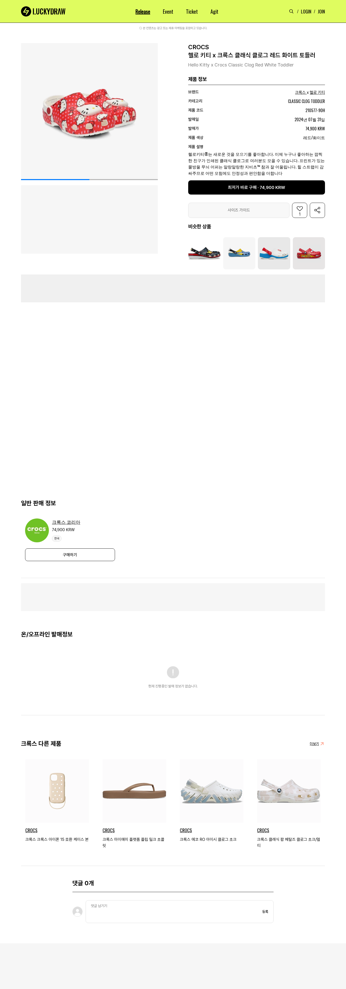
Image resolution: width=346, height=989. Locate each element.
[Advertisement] (173, 288)
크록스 (300, 92)
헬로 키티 (317, 92)
